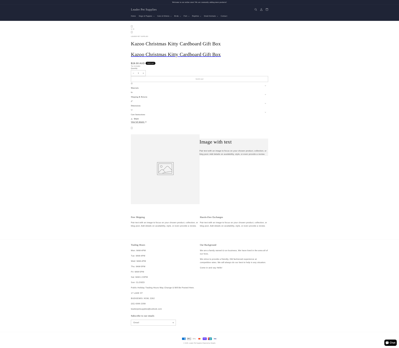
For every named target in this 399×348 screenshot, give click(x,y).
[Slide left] (132, 26)
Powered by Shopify (209, 343)
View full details (138, 122)
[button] (146, 16)
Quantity (134, 68)
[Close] (132, 128)
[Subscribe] (173, 323)
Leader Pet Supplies (196, 343)
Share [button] (136, 119)
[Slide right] (132, 32)
